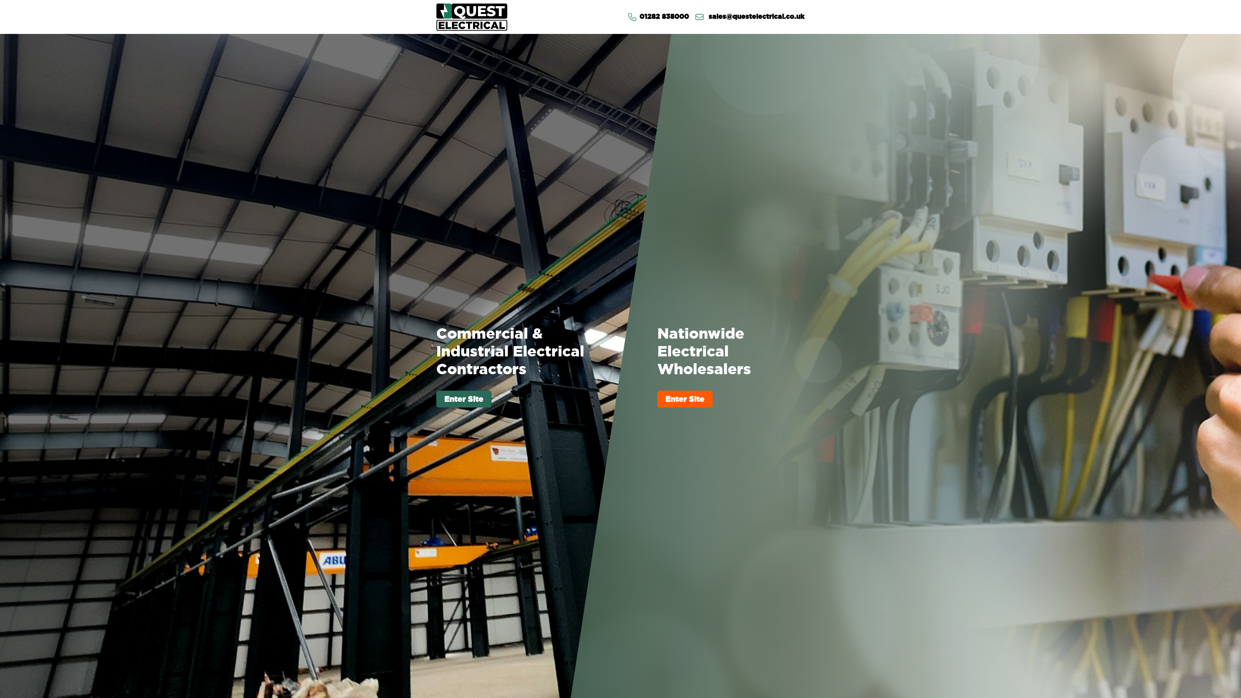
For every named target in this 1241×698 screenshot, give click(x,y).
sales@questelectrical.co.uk (756, 17)
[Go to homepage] (471, 17)
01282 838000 (664, 17)
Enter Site (463, 399)
